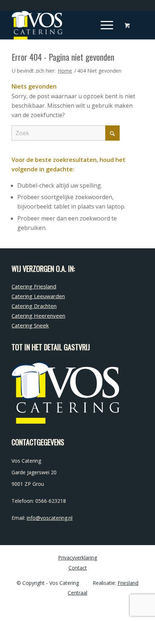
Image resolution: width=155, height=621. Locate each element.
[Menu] (103, 24)
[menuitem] (105, 24)
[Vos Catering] (64, 24)
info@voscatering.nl (49, 517)
